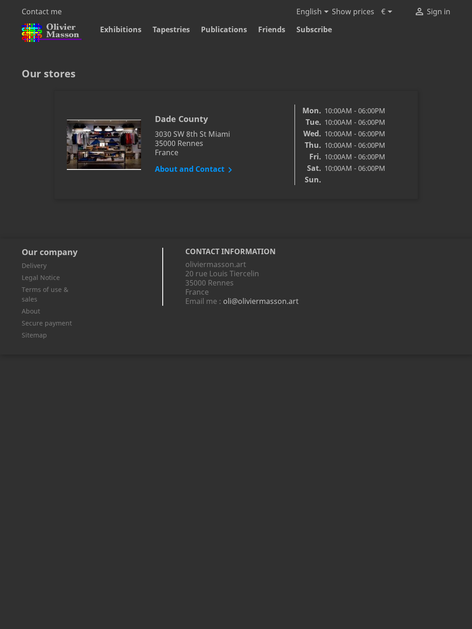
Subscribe (314, 29)
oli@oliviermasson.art (261, 301)
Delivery (34, 265)
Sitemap (34, 335)
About (31, 311)
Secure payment (47, 323)
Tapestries (171, 29)
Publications (224, 29)
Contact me (42, 11)
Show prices (353, 11)
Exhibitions (121, 29)
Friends (271, 29)
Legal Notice (41, 277)
